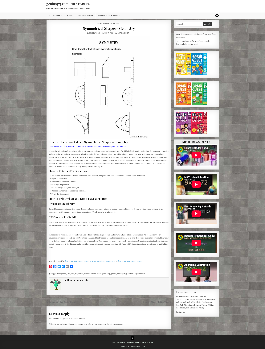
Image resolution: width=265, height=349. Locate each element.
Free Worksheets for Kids (60, 15)
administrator (94, 33)
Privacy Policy (200, 305)
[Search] (217, 15)
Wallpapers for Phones (109, 15)
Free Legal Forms (85, 15)
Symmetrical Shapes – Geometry (109, 28)
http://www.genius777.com (77, 261)
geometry (106, 274)
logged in (64, 319)
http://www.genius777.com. (130, 261)
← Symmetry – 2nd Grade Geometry (63, 302)
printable (130, 274)
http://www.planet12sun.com (102, 261)
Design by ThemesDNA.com (132, 346)
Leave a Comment (123, 33)
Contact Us (180, 312)
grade (113, 274)
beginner (79, 274)
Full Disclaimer (186, 305)
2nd (68, 274)
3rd (72, 274)
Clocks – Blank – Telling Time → (157, 302)
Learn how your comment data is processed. (103, 324)
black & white (90, 274)
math (119, 274)
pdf (123, 274)
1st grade (62, 274)
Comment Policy (197, 308)
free (99, 274)
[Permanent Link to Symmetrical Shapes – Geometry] (109, 87)
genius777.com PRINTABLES (68, 4)
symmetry (140, 274)
